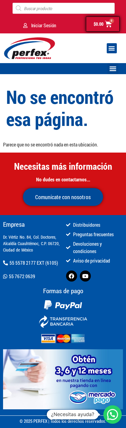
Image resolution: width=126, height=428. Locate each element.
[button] (112, 48)
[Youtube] (85, 276)
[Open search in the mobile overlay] (64, 8)
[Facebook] (71, 276)
